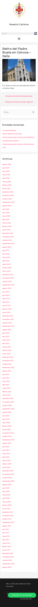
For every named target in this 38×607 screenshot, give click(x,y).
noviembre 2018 (8, 474)
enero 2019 (6, 467)
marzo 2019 (6, 461)
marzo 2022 (6, 347)
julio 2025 (5, 209)
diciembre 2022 (7, 316)
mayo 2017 (6, 536)
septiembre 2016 (8, 564)
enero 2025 (6, 230)
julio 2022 (5, 333)
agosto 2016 (6, 567)
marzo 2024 (6, 264)
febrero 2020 (7, 426)
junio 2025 (6, 213)
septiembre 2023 (8, 285)
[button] (19, 38)
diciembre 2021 (7, 357)
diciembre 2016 (7, 553)
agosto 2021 (6, 371)
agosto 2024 (6, 247)
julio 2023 (5, 292)
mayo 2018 (6, 495)
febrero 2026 (7, 185)
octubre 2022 (7, 323)
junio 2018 (6, 491)
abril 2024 (5, 261)
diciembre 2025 (7, 192)
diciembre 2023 (7, 275)
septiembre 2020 (8, 409)
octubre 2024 (7, 240)
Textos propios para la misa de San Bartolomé (18, 137)
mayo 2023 (6, 299)
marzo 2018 (6, 502)
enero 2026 (6, 188)
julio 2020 (5, 416)
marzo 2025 (6, 223)
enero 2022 (6, 354)
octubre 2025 (7, 199)
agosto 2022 (6, 330)
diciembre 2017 (7, 512)
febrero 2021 (7, 392)
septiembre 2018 (8, 481)
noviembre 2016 (8, 557)
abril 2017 (5, 540)
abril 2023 (5, 302)
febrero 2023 (7, 309)
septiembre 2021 (8, 367)
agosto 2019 (6, 443)
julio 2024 (5, 250)
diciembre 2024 (7, 233)
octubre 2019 (7, 436)
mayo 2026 (6, 175)
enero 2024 (6, 271)
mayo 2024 (6, 257)
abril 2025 (5, 219)
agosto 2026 (6, 164)
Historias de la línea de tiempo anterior (19, 96)
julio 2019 (5, 447)
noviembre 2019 (8, 433)
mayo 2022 (6, 340)
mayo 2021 (6, 381)
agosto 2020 (6, 412)
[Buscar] (35, 33)
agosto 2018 (6, 485)
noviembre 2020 (8, 402)
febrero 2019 (7, 464)
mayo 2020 (6, 423)
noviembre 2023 (8, 278)
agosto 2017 (6, 526)
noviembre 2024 (8, 237)
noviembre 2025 (8, 195)
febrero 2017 (7, 546)
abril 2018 (5, 498)
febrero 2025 (7, 226)
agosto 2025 (6, 206)
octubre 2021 (7, 364)
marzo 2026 (6, 182)
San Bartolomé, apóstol (10, 141)
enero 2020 (6, 430)
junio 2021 (6, 378)
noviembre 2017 (8, 516)
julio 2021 (5, 374)
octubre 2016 (7, 560)
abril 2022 (5, 343)
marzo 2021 (6, 388)
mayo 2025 (6, 216)
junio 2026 (6, 171)
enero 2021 (6, 395)
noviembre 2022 (8, 319)
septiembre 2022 (8, 326)
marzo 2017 (6, 543)
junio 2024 (6, 254)
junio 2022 (6, 337)
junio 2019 (6, 450)
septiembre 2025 (8, 202)
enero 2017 (6, 550)
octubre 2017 (7, 519)
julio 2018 (5, 488)
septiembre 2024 (8, 244)
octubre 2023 (7, 281)
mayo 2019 (6, 454)
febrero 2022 (7, 350)
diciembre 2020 (7, 398)
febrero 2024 (7, 268)
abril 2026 (5, 178)
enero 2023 (6, 312)
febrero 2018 (7, 505)
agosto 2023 (6, 288)
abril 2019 (5, 457)
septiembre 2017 (8, 522)
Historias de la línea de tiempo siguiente (19, 102)
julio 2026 (5, 168)
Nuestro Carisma (19, 24)
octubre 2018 (7, 478)
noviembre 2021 (8, 361)
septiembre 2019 (8, 440)
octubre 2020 (7, 405)
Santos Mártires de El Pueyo (12, 134)
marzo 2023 (6, 306)
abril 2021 (5, 385)
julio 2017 (5, 529)
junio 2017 (6, 533)
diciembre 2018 (7, 471)
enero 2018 (6, 509)
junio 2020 (6, 419)
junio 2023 (6, 295)
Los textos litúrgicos (9, 130)
